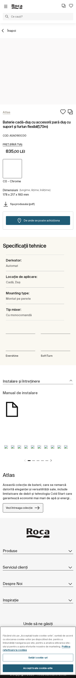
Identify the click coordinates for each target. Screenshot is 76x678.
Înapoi (11, 30)
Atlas (9, 475)
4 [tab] (42, 460)
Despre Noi (12, 583)
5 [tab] (46, 460)
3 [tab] (38, 460)
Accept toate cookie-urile (38, 668)
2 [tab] (33, 460)
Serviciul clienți (15, 567)
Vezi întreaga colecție (19, 507)
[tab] (38, 381)
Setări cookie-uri (38, 657)
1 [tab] (29, 460)
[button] (7, 17)
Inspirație (11, 600)
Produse (10, 551)
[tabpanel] (6, 449)
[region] (38, 651)
